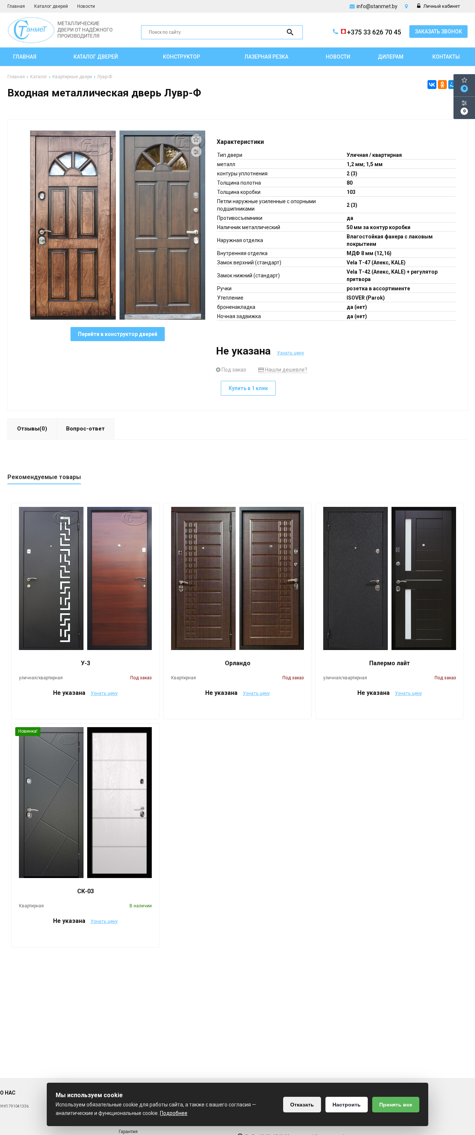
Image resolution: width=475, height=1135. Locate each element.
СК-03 (85, 891)
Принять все (395, 1105)
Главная (16, 6)
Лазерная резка (266, 57)
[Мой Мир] (452, 84)
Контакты (446, 57)
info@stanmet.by (377, 6)
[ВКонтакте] (432, 84)
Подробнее (173, 1113)
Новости (86, 6)
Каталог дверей (51, 6)
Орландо (237, 663)
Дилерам (390, 57)
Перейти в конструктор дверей (117, 334)
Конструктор (181, 57)
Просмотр (85, 709)
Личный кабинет (441, 6)
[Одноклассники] (442, 84)
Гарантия (128, 1131)
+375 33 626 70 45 (374, 32)
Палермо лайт (389, 663)
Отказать (302, 1105)
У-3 (85, 663)
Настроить (346, 1105)
